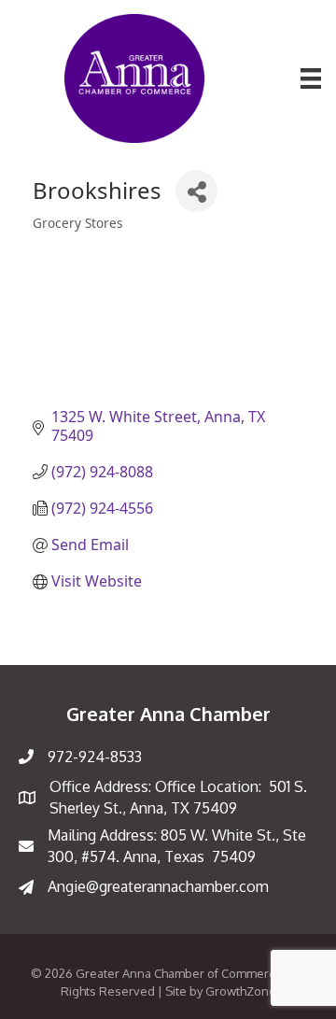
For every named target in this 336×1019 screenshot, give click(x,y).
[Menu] (310, 78)
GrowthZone (240, 991)
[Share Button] (196, 191)
